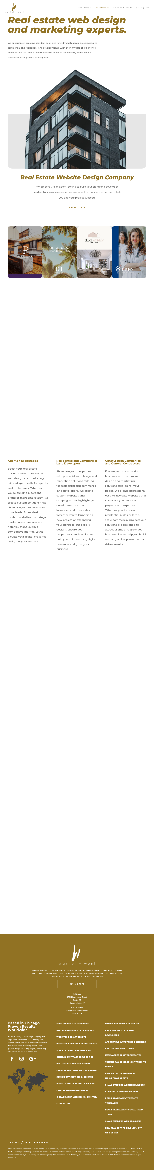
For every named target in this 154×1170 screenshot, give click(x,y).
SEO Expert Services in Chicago (74, 1077)
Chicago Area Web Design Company (76, 1097)
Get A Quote (142, 8)
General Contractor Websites (74, 1057)
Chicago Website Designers (72, 1024)
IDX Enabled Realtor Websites (123, 1055)
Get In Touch (77, 208)
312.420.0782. (101, 1155)
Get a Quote (77, 984)
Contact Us (63, 1103)
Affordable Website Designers (75, 1030)
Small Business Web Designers (123, 1121)
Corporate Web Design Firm (121, 1091)
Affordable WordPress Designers (125, 1042)
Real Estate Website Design (73, 1064)
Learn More (113, 437)
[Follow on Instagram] (21, 1059)
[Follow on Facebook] (12, 1059)
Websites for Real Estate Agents (76, 1044)
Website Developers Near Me (73, 1050)
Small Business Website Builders (125, 1085)
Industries (100, 8)
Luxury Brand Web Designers (122, 1024)
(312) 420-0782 (77, 1014)
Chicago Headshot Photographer (76, 1070)
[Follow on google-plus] (32, 1059)
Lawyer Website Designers (72, 1090)
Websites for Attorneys (71, 1037)
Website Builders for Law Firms (75, 1083)
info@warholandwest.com (77, 1011)
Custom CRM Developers (119, 1048)
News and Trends (122, 8)
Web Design (84, 8)
